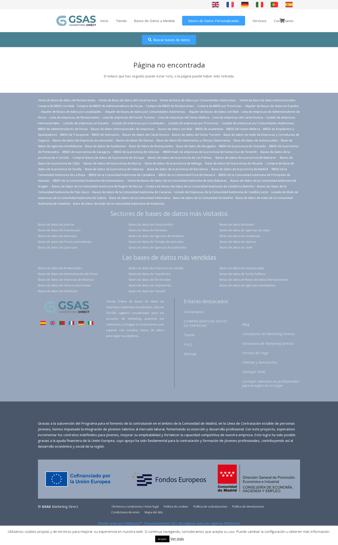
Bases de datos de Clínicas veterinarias (64, 285)
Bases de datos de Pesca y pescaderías (65, 242)
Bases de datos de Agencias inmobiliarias (247, 285)
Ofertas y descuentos (259, 362)
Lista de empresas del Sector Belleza (183, 117)
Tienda (189, 335)
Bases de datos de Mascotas (57, 236)
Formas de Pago (255, 352)
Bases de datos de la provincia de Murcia (113, 163)
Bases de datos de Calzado (147, 291)
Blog (245, 324)
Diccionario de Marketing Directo (268, 343)
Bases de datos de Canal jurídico (151, 224)
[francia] (71, 323)
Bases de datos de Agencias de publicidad (157, 247)
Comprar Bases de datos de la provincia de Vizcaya (108, 157)
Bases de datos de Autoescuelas (242, 268)
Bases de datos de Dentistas (148, 230)
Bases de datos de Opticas (238, 242)
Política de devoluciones (248, 506)
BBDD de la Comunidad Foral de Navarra (187, 175)
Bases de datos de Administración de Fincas (68, 274)
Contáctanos (193, 311)
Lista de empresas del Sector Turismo (129, 117)
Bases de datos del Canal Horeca (146, 135)
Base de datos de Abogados (196, 146)
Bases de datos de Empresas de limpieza (66, 279)
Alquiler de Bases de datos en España (271, 106)
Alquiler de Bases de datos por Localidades (71, 112)
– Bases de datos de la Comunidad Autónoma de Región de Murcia (95, 186)
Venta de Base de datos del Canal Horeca (128, 100)
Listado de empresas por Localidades (138, 123)
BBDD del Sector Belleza (243, 129)
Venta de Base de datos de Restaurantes (67, 100)
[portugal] (62, 323)
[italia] (90, 323)
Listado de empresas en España (86, 123)
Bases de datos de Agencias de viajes (245, 230)
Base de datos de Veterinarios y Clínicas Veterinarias (194, 140)
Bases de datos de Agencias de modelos (156, 236)
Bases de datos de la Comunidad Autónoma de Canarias (132, 192)
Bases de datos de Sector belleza (242, 274)
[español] (43, 323)
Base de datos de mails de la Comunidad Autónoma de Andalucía (118, 203)
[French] (230, 4)
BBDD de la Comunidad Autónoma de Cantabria (122, 175)
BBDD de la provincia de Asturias (137, 152)
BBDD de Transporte (74, 135)
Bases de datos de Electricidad (150, 279)
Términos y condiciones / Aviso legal (135, 506)
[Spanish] (289, 4)
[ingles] (52, 323)
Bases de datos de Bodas (237, 224)
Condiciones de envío (125, 512)
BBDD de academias (209, 129)
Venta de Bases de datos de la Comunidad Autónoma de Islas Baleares (177, 180)
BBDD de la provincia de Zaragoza (87, 152)
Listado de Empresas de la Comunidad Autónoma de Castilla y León (221, 192)
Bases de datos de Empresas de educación (83, 140)
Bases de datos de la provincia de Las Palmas (180, 157)
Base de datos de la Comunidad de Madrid (203, 198)
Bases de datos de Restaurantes (60, 268)
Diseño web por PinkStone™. (120, 523)
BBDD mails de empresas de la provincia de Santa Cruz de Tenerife (210, 152)
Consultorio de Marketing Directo (268, 333)
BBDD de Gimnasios (106, 135)
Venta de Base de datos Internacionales (268, 100)
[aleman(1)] (81, 323)
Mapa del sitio (154, 512)
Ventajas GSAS (253, 371)
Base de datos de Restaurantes (151, 146)
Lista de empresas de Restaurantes (75, 117)
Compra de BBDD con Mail (56, 106)
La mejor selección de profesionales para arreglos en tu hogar (270, 383)
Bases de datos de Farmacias (57, 291)
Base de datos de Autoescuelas (256, 140)
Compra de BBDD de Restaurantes (170, 106)
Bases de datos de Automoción (59, 230)
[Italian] (260, 4)
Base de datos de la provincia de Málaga (173, 163)
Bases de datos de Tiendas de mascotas (156, 242)
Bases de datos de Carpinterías (150, 285)
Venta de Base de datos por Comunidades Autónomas (198, 100)
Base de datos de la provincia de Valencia (114, 169)
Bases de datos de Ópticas (135, 140)
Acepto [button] (162, 539)
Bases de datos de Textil (236, 247)
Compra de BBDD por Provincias (219, 106)
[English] (216, 4)
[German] (245, 4)
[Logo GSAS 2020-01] (76, 20)
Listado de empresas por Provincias (193, 123)
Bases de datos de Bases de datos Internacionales (254, 279)
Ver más (177, 538)
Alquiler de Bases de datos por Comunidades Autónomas (145, 112)
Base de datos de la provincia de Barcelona (177, 169)
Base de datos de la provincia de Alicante (234, 163)
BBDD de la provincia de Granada (242, 146)
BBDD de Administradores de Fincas (63, 129)
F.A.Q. (188, 344)
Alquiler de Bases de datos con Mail (213, 112)
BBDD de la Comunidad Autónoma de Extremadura (88, 180)
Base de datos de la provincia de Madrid (240, 169)
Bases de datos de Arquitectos (149, 274)
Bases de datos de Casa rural (57, 247)
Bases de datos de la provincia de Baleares (246, 157)
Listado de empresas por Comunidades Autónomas (258, 123)
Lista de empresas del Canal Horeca (237, 117)
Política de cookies (176, 506)
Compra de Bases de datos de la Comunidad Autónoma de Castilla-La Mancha (199, 186)
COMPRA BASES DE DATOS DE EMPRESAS (205, 323)
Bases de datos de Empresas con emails (156, 268)
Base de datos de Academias (105, 146)
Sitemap (190, 353)
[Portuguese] (274, 4)
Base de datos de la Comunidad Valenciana (139, 198)
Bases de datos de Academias (240, 236)
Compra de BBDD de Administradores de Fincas (110, 106)
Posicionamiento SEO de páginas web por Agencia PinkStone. (192, 523)
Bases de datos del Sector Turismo (196, 135)
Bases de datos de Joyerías (56, 224)
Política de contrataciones (210, 506)
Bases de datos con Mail (175, 129)
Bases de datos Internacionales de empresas (123, 129)
